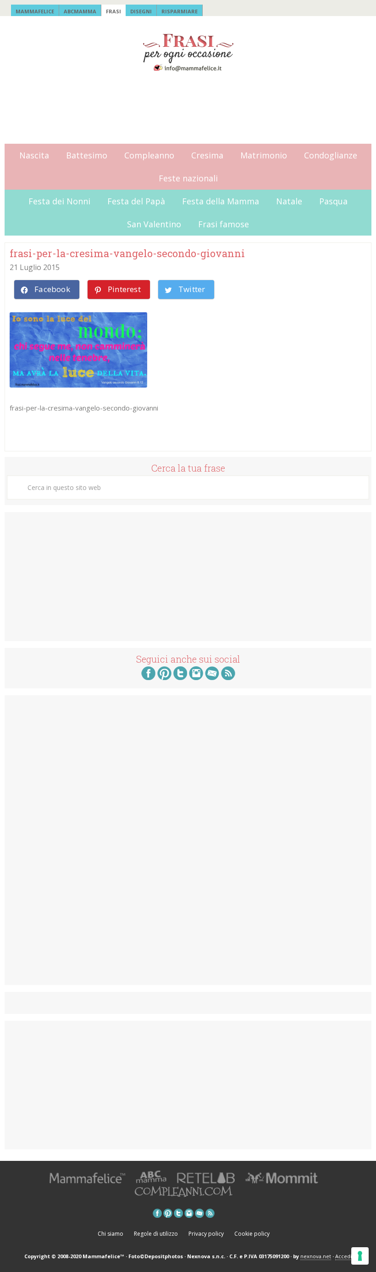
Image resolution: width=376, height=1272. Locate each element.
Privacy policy (206, 1234)
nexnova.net (315, 1256)
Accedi (343, 1256)
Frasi (113, 11)
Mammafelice (35, 11)
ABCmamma (80, 11)
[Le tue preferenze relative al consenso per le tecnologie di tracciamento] (360, 1256)
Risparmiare (179, 11)
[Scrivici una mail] (212, 677)
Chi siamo (110, 1234)
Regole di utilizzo (156, 1234)
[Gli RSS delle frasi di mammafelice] (228, 677)
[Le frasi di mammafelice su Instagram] (196, 677)
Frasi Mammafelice (188, 52)
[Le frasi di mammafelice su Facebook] (148, 677)
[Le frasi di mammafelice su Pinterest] (164, 677)
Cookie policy (252, 1234)
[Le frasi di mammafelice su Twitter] (180, 677)
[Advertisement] (182, 108)
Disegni (141, 11)
